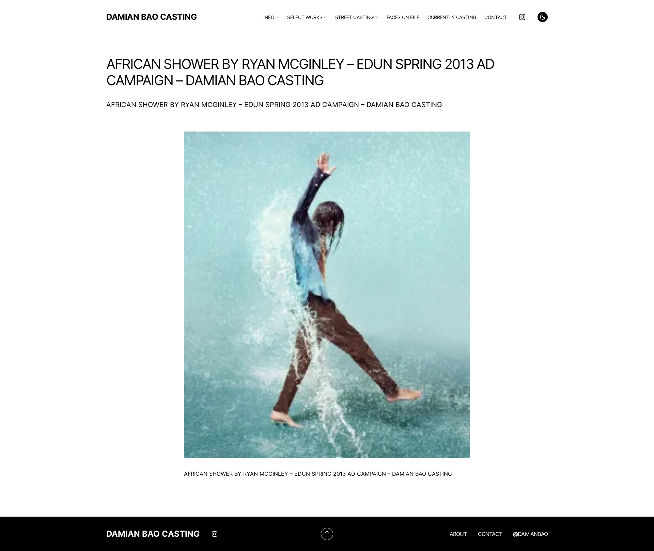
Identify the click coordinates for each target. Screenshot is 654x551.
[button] (543, 17)
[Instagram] (522, 17)
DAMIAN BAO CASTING (151, 17)
